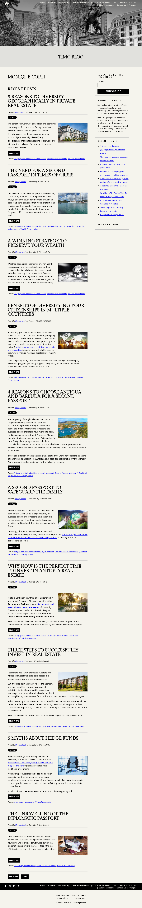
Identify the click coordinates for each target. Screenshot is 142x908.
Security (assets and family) (25, 377)
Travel (30, 475)
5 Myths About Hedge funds (43, 738)
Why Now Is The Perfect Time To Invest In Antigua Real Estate (44, 571)
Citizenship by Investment (66, 377)
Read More (14, 153)
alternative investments (57, 158)
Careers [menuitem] (132, 2)
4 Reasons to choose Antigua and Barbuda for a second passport (44, 397)
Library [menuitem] (123, 2)
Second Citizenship (67, 226)
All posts (13, 876)
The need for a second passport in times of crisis (40, 173)
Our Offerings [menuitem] (64, 2)
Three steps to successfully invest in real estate (43, 652)
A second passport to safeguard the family (35, 490)
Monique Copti (20, 112)
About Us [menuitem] (52, 2)
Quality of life (52, 226)
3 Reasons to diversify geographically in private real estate (41, 101)
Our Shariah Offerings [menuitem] (83, 2)
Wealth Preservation (76, 158)
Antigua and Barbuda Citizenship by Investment (34, 473)
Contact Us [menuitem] (121, 5)
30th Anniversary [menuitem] (106, 5)
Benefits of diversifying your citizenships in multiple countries (46, 310)
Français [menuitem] (132, 5)
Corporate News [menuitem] (102, 2)
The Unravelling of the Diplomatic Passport (38, 816)
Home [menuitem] (42, 2)
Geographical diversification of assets (30, 158)
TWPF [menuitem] (114, 2)
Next (25, 876)
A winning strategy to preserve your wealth (37, 243)
